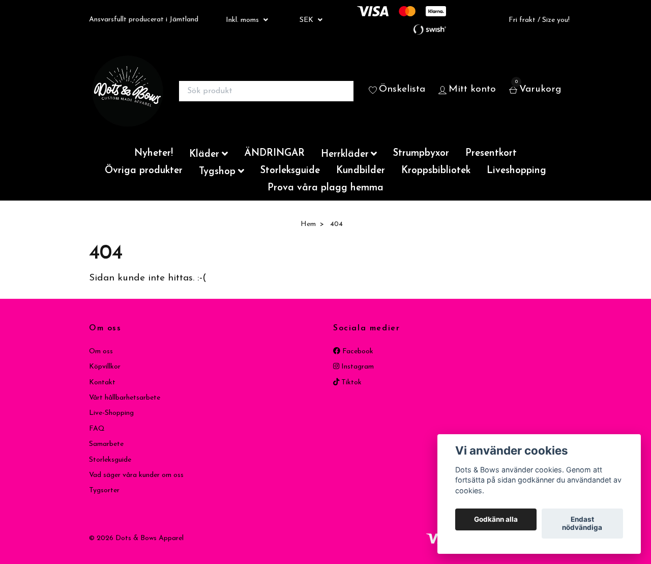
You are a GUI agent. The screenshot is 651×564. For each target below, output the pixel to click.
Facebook (356, 351)
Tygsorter (104, 490)
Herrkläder (345, 154)
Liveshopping (516, 171)
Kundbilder (360, 171)
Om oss (101, 351)
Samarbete (106, 444)
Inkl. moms (243, 20)
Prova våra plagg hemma (325, 188)
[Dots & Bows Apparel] (128, 91)
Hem (308, 224)
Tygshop (217, 172)
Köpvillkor (105, 367)
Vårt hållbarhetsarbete (124, 398)
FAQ (97, 429)
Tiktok (350, 382)
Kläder (204, 154)
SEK (307, 20)
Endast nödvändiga (582, 524)
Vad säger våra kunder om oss (136, 475)
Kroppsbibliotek (435, 171)
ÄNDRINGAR (274, 153)
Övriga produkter (144, 171)
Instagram (356, 367)
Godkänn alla (496, 520)
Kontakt (102, 382)
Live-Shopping (111, 413)
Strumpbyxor (421, 153)
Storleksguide (290, 171)
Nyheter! (153, 153)
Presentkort (491, 153)
